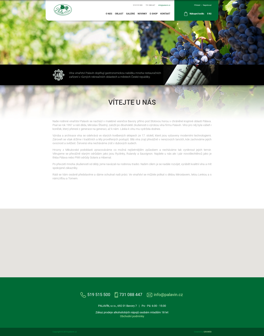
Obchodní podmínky (132, 316)
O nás (109, 13)
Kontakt (165, 13)
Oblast (119, 13)
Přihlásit (197, 5)
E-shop (154, 13)
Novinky (142, 13)
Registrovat (207, 5)
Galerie (130, 13)
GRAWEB (207, 332)
